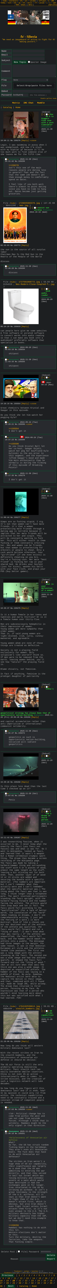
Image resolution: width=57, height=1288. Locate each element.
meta (30, 5)
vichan (26, 1271)
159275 (17, 608)
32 (32, 1283)
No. (12, 141)
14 (33, 1278)
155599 (21, 440)
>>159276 (14, 165)
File (23, 1252)
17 (52, 1278)
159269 (21, 796)
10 (8, 1278)
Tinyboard (17, 1271)
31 (26, 1283)
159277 (17, 517)
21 (20, 1281)
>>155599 (29, 424)
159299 (21, 161)
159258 (17, 1041)
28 (7, 1283)
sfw (21, 1)
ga (19, 3)
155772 (17, 245)
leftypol (42, 1)
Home (17, 107)
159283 (21, 362)
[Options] (52, 5)
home (5, 1)
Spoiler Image (38, 62)
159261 (21, 1133)
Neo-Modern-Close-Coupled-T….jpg (35, 284)
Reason (14, 1259)
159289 (21, 268)
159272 (21, 733)
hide (13, 203)
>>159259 (14, 1225)
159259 (21, 1109)
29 (13, 1283)
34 (45, 1283)
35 (51, 1283)
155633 (17, 327)
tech (9, 3)
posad (41, 3)
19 (7, 1281)
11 (15, 1278)
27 (1, 1283)
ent (24, 3)
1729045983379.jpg (29, 203)
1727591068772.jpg (29, 282)
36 (1, 1286)
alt (26, 1)
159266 (27, 717)
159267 (17, 838)
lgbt (54, 3)
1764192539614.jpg (29, 1006)
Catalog (7, 107)
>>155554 (14, 429)
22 (26, 1281)
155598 (21, 424)
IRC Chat (28, 103)
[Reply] (25, 141)
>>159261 (29, 1109)
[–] (43, 114)
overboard (13, 1)
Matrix (16, 103)
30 (20, 1283)
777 (35, 3)
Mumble (41, 103)
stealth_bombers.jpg (27, 1009)
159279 (21, 475)
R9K (17, 5)
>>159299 (33, 140)
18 (1, 1281)
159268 (17, 782)
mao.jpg (24, 205)
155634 (21, 349)
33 (38, 1283)
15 (40, 1278)
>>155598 (33, 404)
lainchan (34, 1271)
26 (51, 1281)
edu (15, 3)
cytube (32, 1)
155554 (17, 404)
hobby (3, 3)
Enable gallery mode (48, 98)
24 (38, 1281)
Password (34, 1252)
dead (23, 5)
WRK (52, 1)
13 (27, 1278)
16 (46, 1278)
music (30, 3)
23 (32, 1281)
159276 (17, 141)
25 (45, 1281)
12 (21, 1278)
